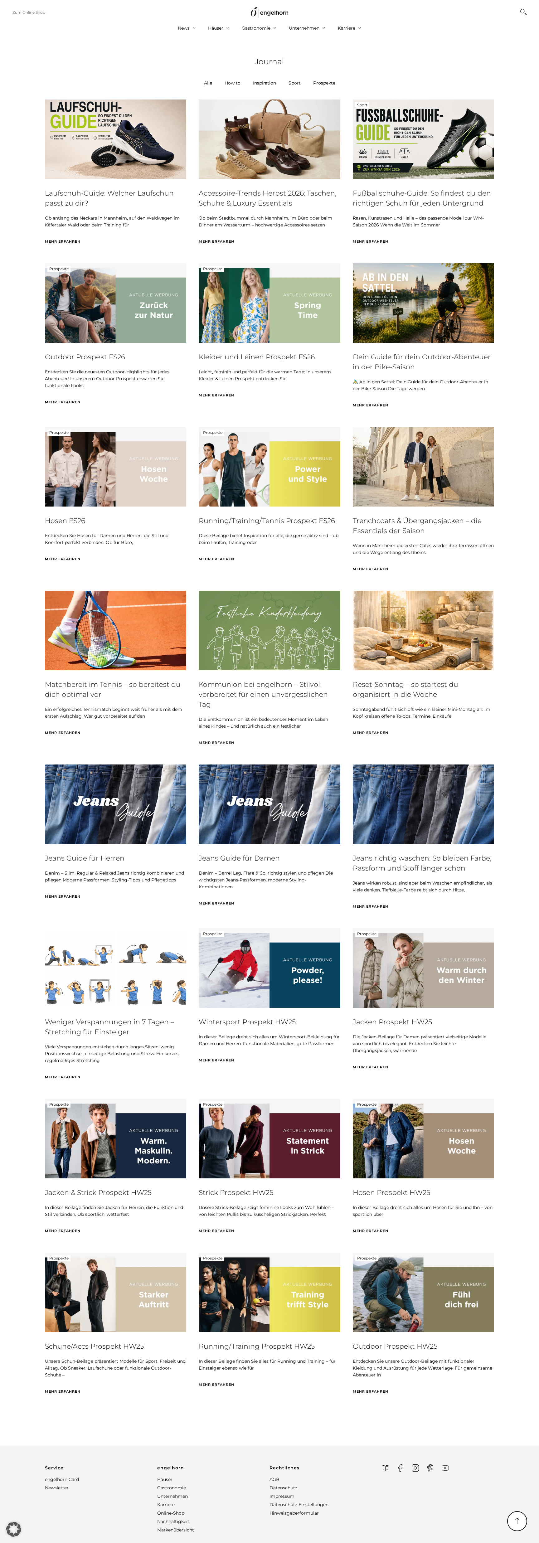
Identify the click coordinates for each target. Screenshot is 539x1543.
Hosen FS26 (65, 521)
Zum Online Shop (28, 12)
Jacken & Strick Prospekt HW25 (98, 1192)
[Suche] (523, 12)
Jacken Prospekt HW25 (392, 1022)
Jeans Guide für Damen (239, 858)
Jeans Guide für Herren (84, 858)
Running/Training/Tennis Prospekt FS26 (267, 521)
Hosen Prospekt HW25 (391, 1192)
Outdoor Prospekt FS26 (85, 357)
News (184, 28)
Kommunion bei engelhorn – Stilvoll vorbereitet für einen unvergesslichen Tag (263, 694)
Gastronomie (256, 28)
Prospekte (324, 83)
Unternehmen (304, 28)
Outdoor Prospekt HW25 (395, 1346)
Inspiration (264, 83)
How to (232, 83)
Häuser (215, 28)
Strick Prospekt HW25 (236, 1192)
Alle (208, 83)
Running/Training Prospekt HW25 (257, 1346)
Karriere (346, 28)
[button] (13, 1529)
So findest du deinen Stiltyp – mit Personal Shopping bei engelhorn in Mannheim (107, 1517)
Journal (269, 61)
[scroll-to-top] (517, 1521)
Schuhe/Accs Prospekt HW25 (94, 1346)
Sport (295, 83)
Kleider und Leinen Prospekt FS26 (257, 357)
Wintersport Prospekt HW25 (247, 1022)
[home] (269, 12)
